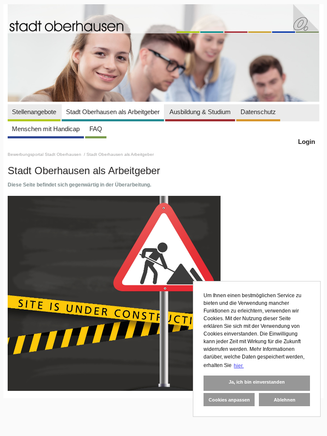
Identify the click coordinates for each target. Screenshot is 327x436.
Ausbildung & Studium (200, 111)
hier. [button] (239, 366)
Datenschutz (258, 111)
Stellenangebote (34, 111)
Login (306, 141)
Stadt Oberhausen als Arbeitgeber (113, 111)
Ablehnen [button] (284, 399)
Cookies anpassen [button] (229, 399)
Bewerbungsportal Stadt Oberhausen (45, 154)
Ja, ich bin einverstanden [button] (257, 381)
